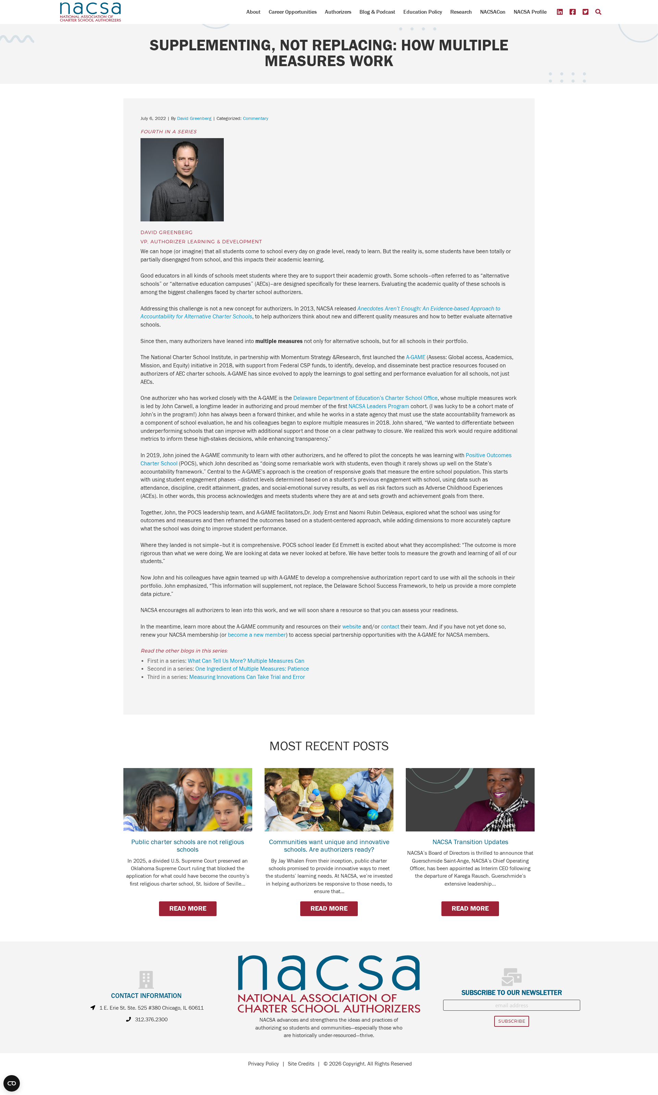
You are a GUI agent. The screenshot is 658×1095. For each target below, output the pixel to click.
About (253, 11)
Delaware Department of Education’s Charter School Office (365, 398)
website (351, 626)
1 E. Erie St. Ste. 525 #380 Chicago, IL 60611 (151, 1008)
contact (390, 626)
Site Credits (301, 1064)
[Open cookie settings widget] (11, 1083)
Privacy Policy (263, 1064)
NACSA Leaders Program (379, 406)
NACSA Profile (530, 11)
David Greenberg (194, 118)
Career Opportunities (293, 11)
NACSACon (492, 11)
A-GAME (415, 357)
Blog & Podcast (377, 11)
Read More (187, 908)
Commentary (255, 118)
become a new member (257, 635)
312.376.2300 (151, 1020)
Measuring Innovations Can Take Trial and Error (247, 677)
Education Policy (422, 11)
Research (461, 11)
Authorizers (338, 11)
